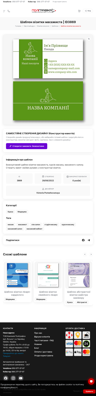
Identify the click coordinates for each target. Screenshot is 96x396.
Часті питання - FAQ (44, 340)
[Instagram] (13, 378)
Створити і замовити (28, 146)
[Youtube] (21, 378)
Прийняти (89, 391)
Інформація (40, 328)
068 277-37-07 (43, 2)
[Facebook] (5, 378)
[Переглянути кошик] (79, 10)
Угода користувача (60, 2)
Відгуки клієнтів (42, 336)
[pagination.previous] (85, 254)
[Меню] (4, 11)
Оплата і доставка (43, 351)
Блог (36, 348)
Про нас (38, 333)
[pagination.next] (91, 254)
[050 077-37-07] (9, 10)
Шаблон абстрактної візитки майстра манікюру (78, 295)
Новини (38, 344)
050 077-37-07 (18, 2)
